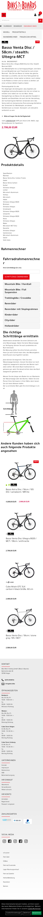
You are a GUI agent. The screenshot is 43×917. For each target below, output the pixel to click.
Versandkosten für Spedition (12, 123)
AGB (3, 773)
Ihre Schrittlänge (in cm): (12, 268)
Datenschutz (6, 770)
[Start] (1, 26)
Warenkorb (5, 785)
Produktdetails (19, 32)
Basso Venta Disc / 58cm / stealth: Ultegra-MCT (18, 52)
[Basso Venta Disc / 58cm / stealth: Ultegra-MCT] (21, 148)
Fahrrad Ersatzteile (9, 865)
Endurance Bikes (30, 26)
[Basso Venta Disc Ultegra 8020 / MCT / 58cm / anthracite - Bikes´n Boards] (21, 521)
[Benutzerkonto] (35, 15)
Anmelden (5, 799)
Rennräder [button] (10, 304)
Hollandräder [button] (12, 326)
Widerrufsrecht (7, 790)
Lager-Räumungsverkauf (11, 869)
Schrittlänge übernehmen (16, 277)
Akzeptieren (36, 913)
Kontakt (4, 765)
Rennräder (18, 26)
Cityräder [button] (10, 320)
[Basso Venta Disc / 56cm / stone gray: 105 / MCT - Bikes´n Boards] (21, 617)
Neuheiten (6, 882)
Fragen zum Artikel (28, 37)
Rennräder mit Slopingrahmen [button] (21, 309)
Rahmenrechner (10, 37)
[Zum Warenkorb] (39, 16)
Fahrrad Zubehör (8, 874)
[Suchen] (40, 21)
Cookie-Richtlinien (34, 909)
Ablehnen (26, 913)
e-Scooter (6, 853)
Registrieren (5, 802)
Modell (6, 32)
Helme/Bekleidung (9, 878)
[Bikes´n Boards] (21, 5)
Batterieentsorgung (8, 775)
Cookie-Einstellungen (13, 913)
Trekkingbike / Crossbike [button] (18, 298)
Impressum (5, 768)
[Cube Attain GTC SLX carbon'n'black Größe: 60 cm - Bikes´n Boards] (21, 569)
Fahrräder (8, 26)
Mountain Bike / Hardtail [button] (18, 284)
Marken (5, 886)
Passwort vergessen (8, 804)
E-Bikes (5, 861)
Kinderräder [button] (11, 315)
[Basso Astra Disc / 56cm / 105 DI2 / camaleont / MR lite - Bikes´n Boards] (21, 471)
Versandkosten (6, 787)
